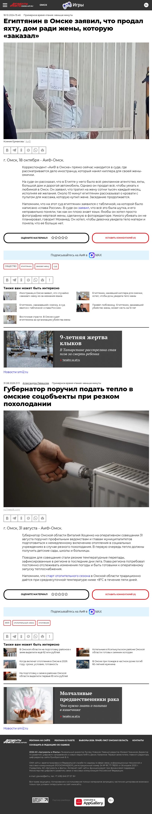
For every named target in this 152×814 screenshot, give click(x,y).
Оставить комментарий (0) (120, 238)
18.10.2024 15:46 (12, 15)
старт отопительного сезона (68, 576)
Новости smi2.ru (16, 372)
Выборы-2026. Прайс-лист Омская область (103, 740)
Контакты (138, 740)
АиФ (28, 141)
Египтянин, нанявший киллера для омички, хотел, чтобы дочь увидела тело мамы (117, 294)
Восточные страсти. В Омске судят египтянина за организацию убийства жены (44, 318)
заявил (83, 208)
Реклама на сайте (39, 740)
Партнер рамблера (61, 800)
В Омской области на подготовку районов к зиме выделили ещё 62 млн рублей (45, 651)
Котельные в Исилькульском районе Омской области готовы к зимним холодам (118, 651)
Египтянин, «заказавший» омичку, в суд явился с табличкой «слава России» (42, 306)
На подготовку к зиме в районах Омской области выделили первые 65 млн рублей (43, 674)
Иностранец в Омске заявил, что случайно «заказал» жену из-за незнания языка (44, 294)
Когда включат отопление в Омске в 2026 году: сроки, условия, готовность (43, 663)
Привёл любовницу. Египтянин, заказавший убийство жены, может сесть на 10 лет (117, 306)
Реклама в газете (64, 740)
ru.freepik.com (12, 509)
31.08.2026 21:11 (12, 383)
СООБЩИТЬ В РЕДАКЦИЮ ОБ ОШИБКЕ (49, 745)
